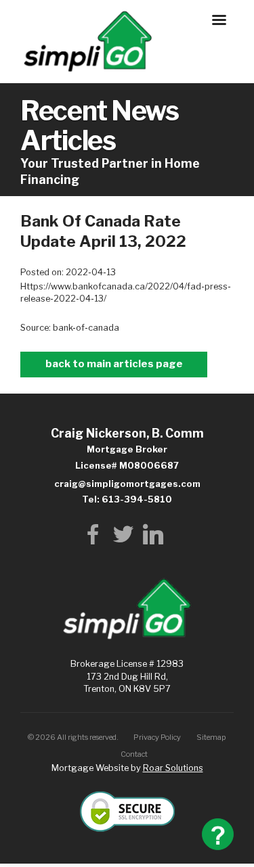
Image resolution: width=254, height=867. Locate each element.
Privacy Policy (157, 732)
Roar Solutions (173, 763)
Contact (134, 749)
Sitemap (211, 732)
